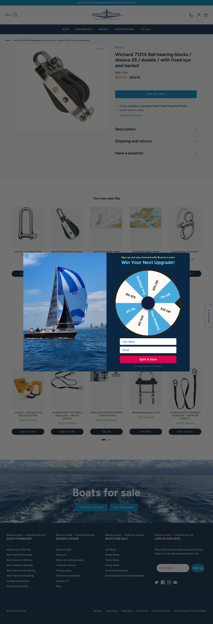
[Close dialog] (26, 256)
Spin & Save (148, 359)
